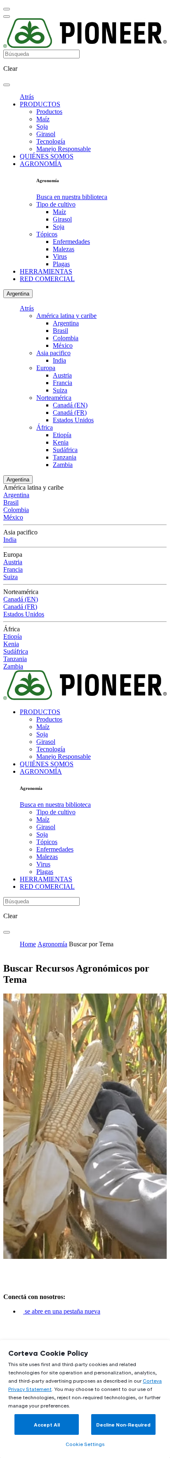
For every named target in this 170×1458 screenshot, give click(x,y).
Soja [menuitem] (42, 126)
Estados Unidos (73, 419)
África (44, 427)
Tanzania (64, 457)
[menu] (6, 9)
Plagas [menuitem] (61, 263)
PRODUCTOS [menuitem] (40, 104)
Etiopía (62, 434)
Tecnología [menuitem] (50, 141)
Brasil (60, 330)
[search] (6, 85)
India (59, 360)
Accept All (47, 1424)
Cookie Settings (85, 1444)
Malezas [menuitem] (63, 249)
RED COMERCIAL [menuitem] (47, 278)
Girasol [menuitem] (45, 133)
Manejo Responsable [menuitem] (63, 148)
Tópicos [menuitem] (46, 234)
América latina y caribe (66, 315)
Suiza (60, 390)
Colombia (65, 338)
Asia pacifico (53, 352)
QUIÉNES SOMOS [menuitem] (46, 156)
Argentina (18, 294)
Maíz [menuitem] (43, 119)
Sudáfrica (65, 449)
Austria (62, 375)
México (63, 345)
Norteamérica (53, 397)
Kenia (60, 442)
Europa (45, 367)
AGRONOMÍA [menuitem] (41, 163)
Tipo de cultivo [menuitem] (56, 204)
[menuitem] (71, 196)
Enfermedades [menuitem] (71, 241)
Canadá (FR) (70, 412)
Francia (62, 382)
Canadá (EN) (70, 405)
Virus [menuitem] (60, 256)
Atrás (27, 96)
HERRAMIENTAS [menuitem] (46, 271)
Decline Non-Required (123, 1424)
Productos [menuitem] (49, 111)
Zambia (63, 464)
